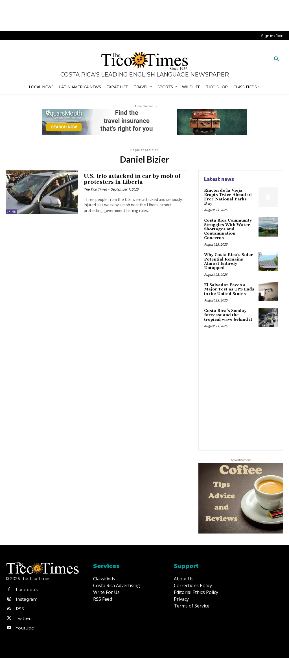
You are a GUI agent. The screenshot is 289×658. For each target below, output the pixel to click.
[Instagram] (9, 599)
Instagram (27, 599)
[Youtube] (9, 628)
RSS (20, 608)
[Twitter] (9, 618)
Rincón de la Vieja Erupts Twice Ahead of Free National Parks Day (228, 197)
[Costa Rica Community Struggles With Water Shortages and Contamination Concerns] (268, 227)
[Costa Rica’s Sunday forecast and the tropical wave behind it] (268, 317)
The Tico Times (95, 189)
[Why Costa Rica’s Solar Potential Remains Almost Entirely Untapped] (268, 261)
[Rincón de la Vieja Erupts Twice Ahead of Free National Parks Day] (268, 197)
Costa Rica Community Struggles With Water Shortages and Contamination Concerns (228, 229)
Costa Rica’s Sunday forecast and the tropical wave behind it (228, 315)
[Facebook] (9, 589)
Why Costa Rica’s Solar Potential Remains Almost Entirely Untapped (228, 261)
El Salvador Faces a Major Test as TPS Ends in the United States (229, 289)
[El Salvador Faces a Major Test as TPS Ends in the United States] (268, 291)
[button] (276, 59)
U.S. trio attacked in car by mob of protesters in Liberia (132, 179)
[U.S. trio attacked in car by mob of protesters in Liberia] (42, 192)
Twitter (23, 618)
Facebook (27, 589)
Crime (11, 211)
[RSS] (9, 608)
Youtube (25, 628)
